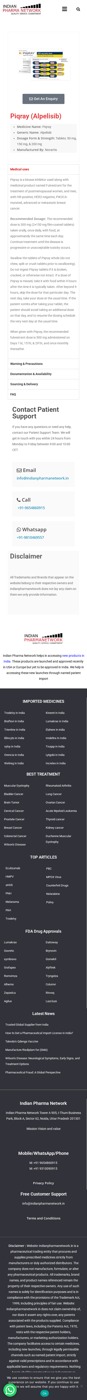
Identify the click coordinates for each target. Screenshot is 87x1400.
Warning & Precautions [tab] (26, 364)
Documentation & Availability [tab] (31, 374)
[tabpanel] (43, 266)
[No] (81, 1386)
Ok (45, 1393)
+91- (31, 507)
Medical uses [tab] (19, 169)
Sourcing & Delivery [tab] (24, 384)
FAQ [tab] (13, 394)
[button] (64, 9)
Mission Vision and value (43, 1128)
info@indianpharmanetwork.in (43, 478)
